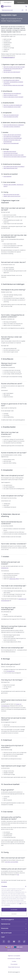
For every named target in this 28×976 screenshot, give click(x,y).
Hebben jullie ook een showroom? (11, 196)
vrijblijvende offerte (14, 578)
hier (18, 874)
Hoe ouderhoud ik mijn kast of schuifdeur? (13, 166)
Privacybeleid (14, 964)
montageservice (10, 671)
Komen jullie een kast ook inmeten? (12, 135)
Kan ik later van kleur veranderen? (11, 126)
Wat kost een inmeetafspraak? (11, 143)
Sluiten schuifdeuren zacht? (10, 95)
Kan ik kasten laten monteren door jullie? (13, 155)
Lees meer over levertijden (11, 862)
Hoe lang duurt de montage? (10, 153)
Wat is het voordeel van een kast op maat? (14, 67)
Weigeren (14, 914)
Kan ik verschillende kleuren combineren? (13, 125)
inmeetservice (4, 568)
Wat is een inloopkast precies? (11, 115)
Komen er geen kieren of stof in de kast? (13, 97)
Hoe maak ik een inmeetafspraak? (11, 136)
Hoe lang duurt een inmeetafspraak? (12, 138)
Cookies (14, 961)
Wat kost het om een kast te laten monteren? (14, 156)
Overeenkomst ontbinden (14, 958)
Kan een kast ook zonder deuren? (11, 72)
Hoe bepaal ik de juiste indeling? (11, 80)
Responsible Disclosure (14, 967)
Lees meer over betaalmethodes (13, 950)
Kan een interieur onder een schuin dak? (13, 85)
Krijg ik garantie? (7, 176)
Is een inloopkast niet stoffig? (10, 116)
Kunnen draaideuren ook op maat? (12, 107)
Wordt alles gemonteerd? (9, 151)
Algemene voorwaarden (14, 955)
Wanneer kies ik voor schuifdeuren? (12, 93)
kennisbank (4, 882)
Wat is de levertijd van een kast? (11, 194)
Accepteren (14, 909)
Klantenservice (20, 2)
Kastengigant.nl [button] (7, 2)
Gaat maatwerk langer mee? (10, 168)
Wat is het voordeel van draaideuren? (12, 105)
